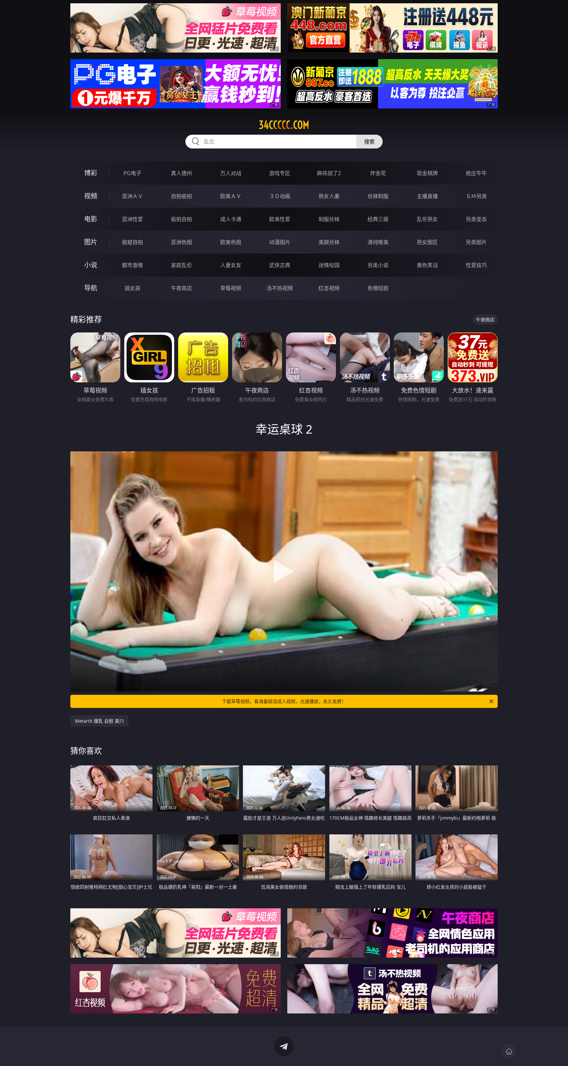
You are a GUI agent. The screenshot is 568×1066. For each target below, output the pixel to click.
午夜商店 (181, 288)
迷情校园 (329, 265)
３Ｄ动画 (279, 196)
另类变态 (476, 219)
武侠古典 (279, 265)
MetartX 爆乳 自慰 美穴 (99, 721)
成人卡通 (230, 219)
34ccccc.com (284, 124)
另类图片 (476, 242)
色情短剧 (378, 288)
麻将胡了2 (329, 173)
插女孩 (132, 288)
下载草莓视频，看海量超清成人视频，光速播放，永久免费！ (284, 701)
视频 (90, 196)
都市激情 (132, 265)
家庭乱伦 (181, 265)
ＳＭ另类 (476, 196)
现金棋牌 (427, 173)
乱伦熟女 (427, 219)
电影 (90, 219)
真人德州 (181, 173)
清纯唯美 (378, 242)
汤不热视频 (280, 288)
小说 (90, 265)
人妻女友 (230, 265)
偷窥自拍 (132, 242)
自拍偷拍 (181, 196)
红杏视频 (329, 288)
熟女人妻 (329, 196)
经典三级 (378, 219)
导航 (90, 288)
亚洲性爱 (132, 219)
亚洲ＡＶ (132, 196)
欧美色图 (230, 242)
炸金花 (378, 173)
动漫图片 (279, 242)
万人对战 (230, 173)
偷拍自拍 (181, 219)
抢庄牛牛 (476, 173)
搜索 (369, 141)
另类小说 (378, 265)
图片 (90, 242)
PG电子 (132, 173)
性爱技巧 (476, 265)
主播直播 (427, 196)
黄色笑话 (427, 265)
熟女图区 (427, 242)
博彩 (90, 173)
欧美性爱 (279, 219)
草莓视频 (230, 288)
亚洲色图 (181, 242)
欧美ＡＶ (230, 196)
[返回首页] (509, 1051)
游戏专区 (279, 173)
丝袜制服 (378, 196)
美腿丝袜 (329, 242)
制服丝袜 (329, 219)
